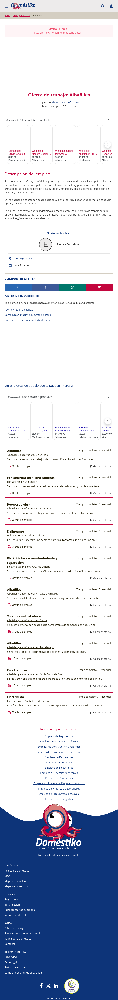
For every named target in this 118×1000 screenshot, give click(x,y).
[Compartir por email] (99, 287)
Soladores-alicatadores (24, 616)
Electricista (15, 697)
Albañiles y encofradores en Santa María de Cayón (36, 674)
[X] (48, 986)
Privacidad (11, 957)
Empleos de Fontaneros (59, 778)
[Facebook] (41, 986)
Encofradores (17, 670)
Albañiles (14, 451)
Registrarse (11, 899)
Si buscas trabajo (14, 928)
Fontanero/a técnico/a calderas (31, 478)
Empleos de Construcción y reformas (59, 746)
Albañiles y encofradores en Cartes (27, 620)
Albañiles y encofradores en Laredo (27, 455)
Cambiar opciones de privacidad (23, 972)
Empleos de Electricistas (59, 767)
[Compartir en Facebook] (45, 287)
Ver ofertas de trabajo (17, 915)
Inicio (7, 15)
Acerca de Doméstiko (17, 870)
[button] (6, 6)
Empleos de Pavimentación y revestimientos (59, 783)
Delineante (15, 531)
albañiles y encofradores (65, 102)
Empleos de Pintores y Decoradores (59, 788)
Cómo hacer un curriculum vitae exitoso (28, 315)
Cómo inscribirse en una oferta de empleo (29, 320)
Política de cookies (15, 967)
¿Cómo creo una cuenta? (19, 309)
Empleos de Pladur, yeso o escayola (59, 794)
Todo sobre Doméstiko (18, 938)
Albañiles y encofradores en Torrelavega (30, 647)
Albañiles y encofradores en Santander (29, 508)
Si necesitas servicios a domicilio (23, 933)
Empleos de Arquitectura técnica (59, 741)
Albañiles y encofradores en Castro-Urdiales (32, 593)
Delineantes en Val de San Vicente (26, 535)
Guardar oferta (102, 466)
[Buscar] (102, 6)
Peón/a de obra (18, 504)
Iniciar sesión (12, 904)
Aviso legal (11, 962)
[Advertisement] (57, 64)
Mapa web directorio (17, 886)
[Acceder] (111, 6)
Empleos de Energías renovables (59, 773)
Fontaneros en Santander (22, 481)
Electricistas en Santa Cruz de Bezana (28, 566)
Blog (7, 876)
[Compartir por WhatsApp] (72, 287)
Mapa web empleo (15, 881)
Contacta (10, 944)
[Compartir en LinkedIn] (18, 287)
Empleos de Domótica (59, 762)
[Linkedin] (56, 986)
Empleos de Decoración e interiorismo (59, 752)
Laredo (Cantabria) (24, 258)
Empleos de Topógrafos (59, 799)
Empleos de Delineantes (59, 757)
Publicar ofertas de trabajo (20, 910)
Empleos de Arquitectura (59, 736)
